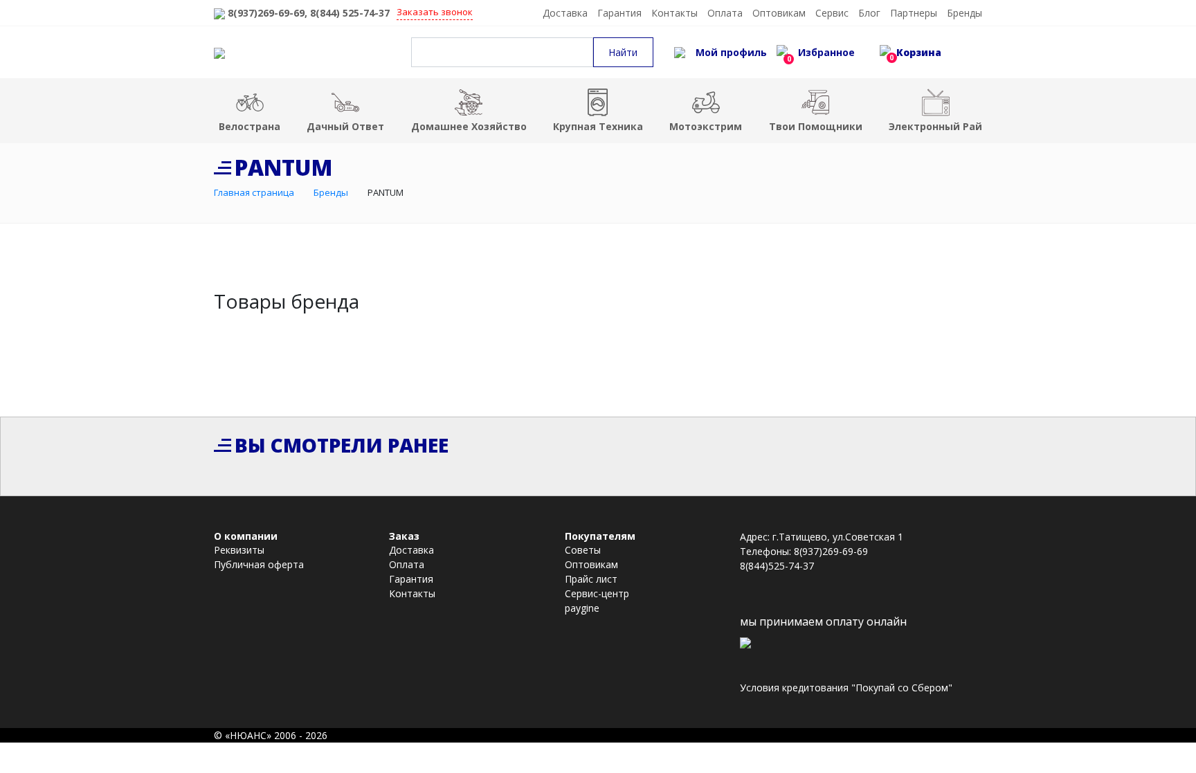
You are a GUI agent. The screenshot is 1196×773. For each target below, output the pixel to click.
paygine (582, 608)
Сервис (832, 12)
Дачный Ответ (345, 126)
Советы (583, 549)
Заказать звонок (435, 12)
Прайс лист (591, 578)
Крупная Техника (598, 126)
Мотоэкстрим (705, 126)
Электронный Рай (935, 126)
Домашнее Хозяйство (469, 126)
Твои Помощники (815, 126)
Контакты (674, 12)
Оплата (725, 12)
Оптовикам (779, 12)
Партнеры (913, 12)
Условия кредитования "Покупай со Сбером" (846, 687)
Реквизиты (239, 549)
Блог (869, 12)
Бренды (964, 12)
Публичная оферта (259, 564)
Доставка (565, 12)
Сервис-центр (597, 593)
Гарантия (619, 12)
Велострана (249, 126)
